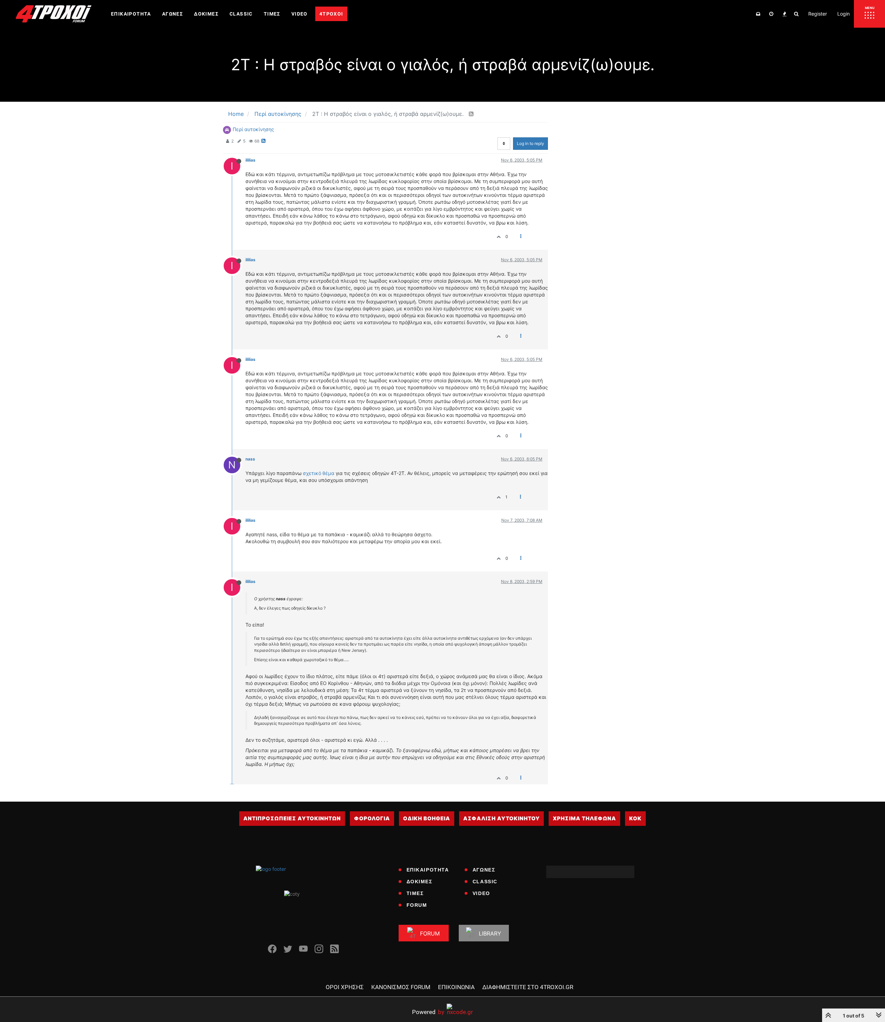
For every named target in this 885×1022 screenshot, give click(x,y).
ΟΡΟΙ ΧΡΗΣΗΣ (345, 987)
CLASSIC (485, 881)
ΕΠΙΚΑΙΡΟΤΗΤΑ (428, 870)
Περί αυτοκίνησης (253, 129)
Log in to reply (530, 143)
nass (250, 459)
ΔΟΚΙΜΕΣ (419, 881)
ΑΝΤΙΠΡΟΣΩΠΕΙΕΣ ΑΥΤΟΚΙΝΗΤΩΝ (292, 818)
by (428, 1012)
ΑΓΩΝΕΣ (484, 870)
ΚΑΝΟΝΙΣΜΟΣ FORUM (400, 987)
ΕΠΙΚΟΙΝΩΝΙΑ (456, 987)
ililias (250, 160)
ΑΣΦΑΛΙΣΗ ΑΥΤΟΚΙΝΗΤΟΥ (501, 818)
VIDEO (481, 893)
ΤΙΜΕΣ (415, 893)
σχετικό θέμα (318, 473)
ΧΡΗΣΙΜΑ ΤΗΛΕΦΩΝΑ (584, 818)
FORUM (417, 905)
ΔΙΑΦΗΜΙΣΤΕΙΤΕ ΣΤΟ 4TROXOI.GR (527, 987)
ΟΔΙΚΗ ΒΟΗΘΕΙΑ (426, 818)
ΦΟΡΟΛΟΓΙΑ (372, 818)
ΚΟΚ (635, 818)
